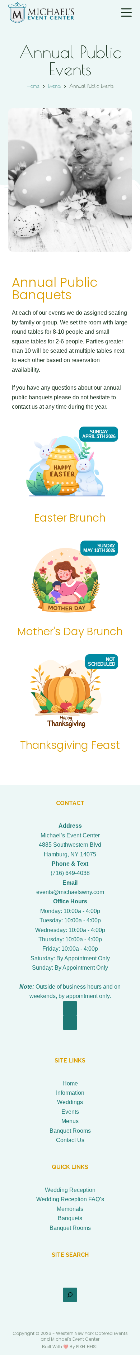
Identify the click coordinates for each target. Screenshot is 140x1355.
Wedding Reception (70, 1190)
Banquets (70, 1218)
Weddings (70, 1102)
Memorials (70, 1209)
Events (70, 1112)
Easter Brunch (70, 518)
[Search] (70, 1295)
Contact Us (70, 1140)
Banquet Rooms (70, 1131)
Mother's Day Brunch (70, 631)
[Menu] (126, 12)
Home (70, 1083)
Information (70, 1093)
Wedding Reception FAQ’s (70, 1199)
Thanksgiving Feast (70, 745)
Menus (70, 1121)
